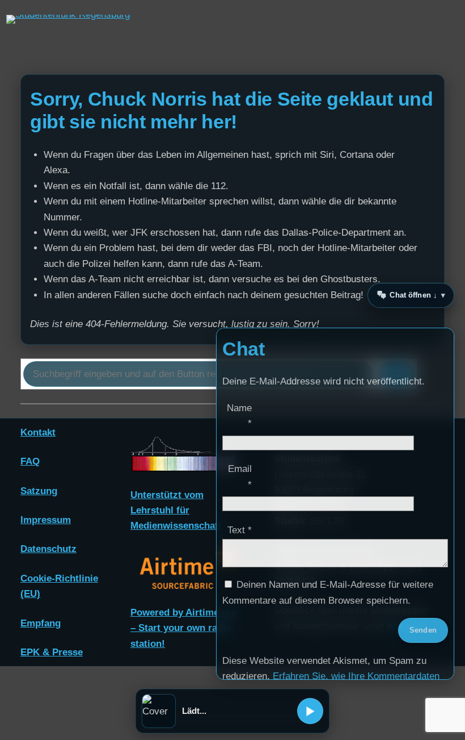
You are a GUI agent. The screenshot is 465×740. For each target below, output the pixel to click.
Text (239, 530)
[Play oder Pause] (310, 711)
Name (239, 416)
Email (240, 476)
